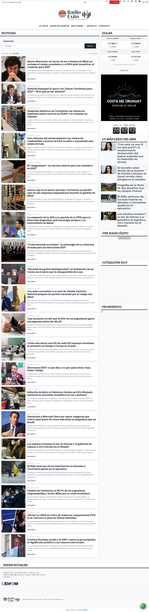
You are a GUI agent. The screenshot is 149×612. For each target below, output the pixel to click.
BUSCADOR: (8, 41)
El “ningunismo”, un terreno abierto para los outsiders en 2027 (60, 167)
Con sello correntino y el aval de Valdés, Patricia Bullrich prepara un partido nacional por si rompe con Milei (59, 294)
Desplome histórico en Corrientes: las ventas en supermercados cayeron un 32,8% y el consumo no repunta (57, 114)
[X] (125, 2)
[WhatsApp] (121, 2)
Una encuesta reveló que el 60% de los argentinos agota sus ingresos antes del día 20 (60, 320)
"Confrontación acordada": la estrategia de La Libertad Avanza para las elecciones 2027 (60, 246)
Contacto (104, 26)
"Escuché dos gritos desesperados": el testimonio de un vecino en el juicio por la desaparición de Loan (60, 271)
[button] (107, 2)
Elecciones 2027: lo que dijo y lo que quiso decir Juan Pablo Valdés (58, 369)
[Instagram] (133, 2)
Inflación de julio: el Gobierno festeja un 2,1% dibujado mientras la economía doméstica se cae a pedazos (59, 394)
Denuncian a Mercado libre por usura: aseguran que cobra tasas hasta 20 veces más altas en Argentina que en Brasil (61, 419)
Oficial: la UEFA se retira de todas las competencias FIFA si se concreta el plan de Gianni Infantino (61, 517)
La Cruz (43, 26)
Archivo (92, 26)
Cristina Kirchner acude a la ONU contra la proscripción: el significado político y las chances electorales (61, 541)
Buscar (90, 46)
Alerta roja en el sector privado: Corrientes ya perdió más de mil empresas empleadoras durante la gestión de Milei (61, 193)
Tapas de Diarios (59, 26)
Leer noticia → (31, 79)
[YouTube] (140, 2)
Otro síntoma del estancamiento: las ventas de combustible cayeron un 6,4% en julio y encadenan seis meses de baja (60, 141)
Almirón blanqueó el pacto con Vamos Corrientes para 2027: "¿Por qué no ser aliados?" (59, 90)
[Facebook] (129, 2)
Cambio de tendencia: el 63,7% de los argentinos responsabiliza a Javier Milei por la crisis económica (58, 492)
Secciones (77, 26)
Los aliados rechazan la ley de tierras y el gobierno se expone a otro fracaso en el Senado (59, 445)
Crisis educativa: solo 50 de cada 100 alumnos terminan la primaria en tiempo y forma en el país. (60, 345)
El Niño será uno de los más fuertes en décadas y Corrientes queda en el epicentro (56, 468)
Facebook (124, 70)
